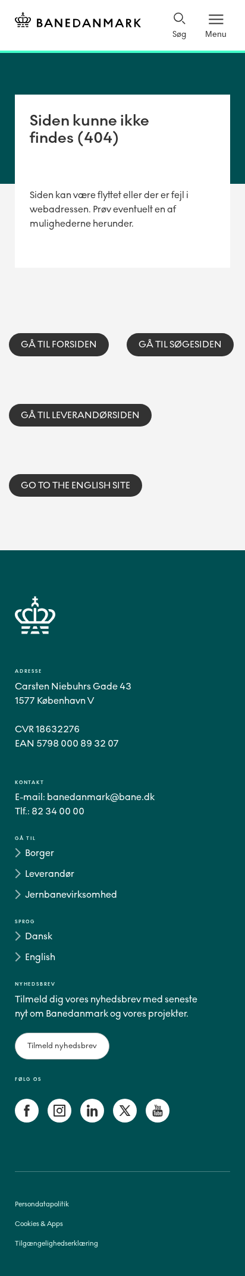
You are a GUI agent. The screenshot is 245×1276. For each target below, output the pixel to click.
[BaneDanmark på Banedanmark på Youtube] (157, 1119)
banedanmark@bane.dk (101, 796)
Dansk (38, 936)
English (40, 957)
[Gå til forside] (122, 629)
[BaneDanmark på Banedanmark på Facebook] (27, 1119)
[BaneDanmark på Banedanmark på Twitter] (125, 1119)
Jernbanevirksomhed (71, 894)
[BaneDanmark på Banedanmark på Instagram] (59, 1119)
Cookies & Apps (39, 1224)
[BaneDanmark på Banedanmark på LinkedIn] (92, 1119)
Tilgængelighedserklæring (56, 1243)
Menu (216, 34)
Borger (39, 852)
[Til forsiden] (78, 22)
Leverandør (49, 873)
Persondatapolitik (42, 1204)
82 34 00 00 (58, 811)
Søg (179, 34)
